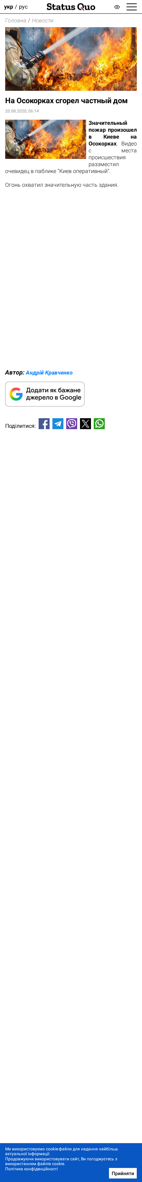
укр (8, 6)
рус (23, 6)
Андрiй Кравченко (49, 372)
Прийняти (123, 1173)
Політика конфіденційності (31, 1169)
